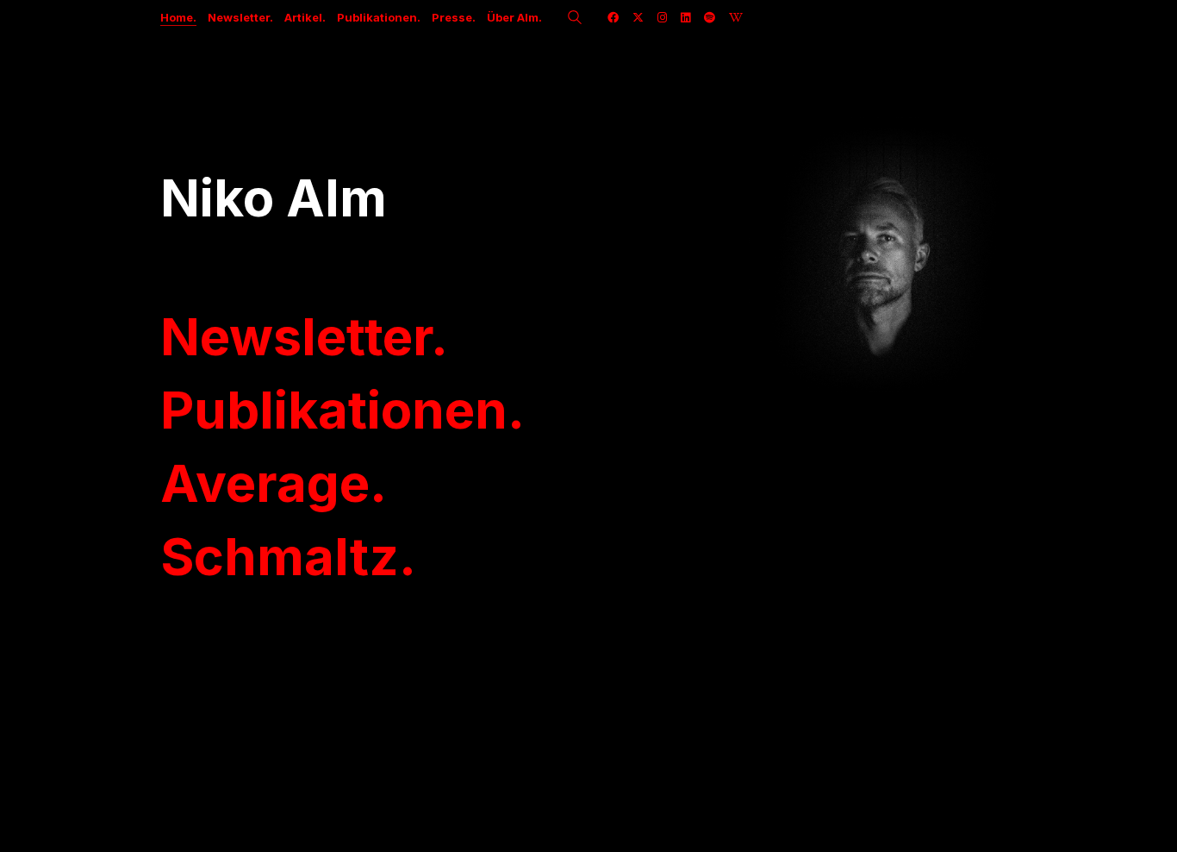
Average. (273, 483)
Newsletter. (304, 336)
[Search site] (575, 19)
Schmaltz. (288, 556)
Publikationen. (342, 410)
